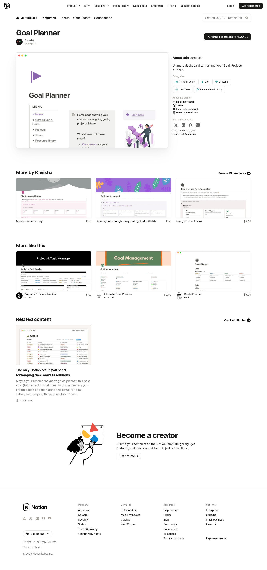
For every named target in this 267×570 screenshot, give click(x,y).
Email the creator (185, 101)
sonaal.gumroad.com (187, 112)
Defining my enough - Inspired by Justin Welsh (126, 221)
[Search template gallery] (246, 17)
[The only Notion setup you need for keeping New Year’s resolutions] (53, 345)
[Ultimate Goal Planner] (133, 271)
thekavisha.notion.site (187, 109)
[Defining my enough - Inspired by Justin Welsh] (133, 198)
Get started (128, 456)
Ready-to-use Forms (189, 221)
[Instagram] (24, 518)
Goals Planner (193, 294)
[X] (176, 125)
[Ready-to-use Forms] (213, 198)
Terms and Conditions (184, 134)
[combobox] (227, 18)
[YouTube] (50, 518)
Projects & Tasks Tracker (40, 294)
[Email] (197, 125)
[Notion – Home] (7, 6)
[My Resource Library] (53, 198)
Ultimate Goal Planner (118, 294)
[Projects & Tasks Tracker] (53, 271)
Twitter (180, 105)
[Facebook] (190, 125)
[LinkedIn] (183, 125)
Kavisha (29, 40)
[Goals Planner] (213, 271)
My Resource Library (29, 221)
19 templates (31, 43)
